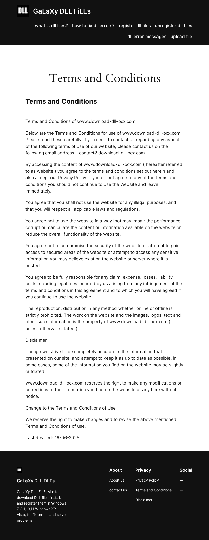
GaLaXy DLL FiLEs (62, 11)
